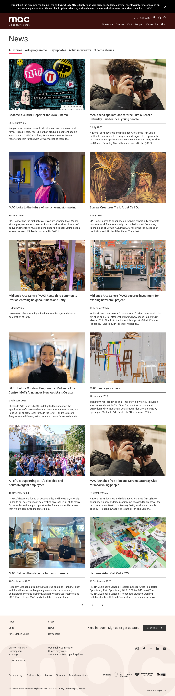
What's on (107, 24)
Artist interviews (80, 50)
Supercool (161, 690)
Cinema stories (104, 50)
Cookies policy (34, 675)
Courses (120, 24)
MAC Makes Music (19, 634)
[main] (87, 318)
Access (48, 675)
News (51, 627)
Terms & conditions (78, 675)
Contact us (54, 634)
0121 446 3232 (142, 17)
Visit (129, 24)
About (12, 621)
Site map (60, 675)
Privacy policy (15, 675)
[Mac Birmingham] (19, 21)
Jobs (11, 627)
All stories (15, 50)
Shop (163, 24)
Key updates (58, 50)
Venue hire (152, 24)
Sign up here (152, 627)
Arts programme (36, 50)
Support (139, 24)
